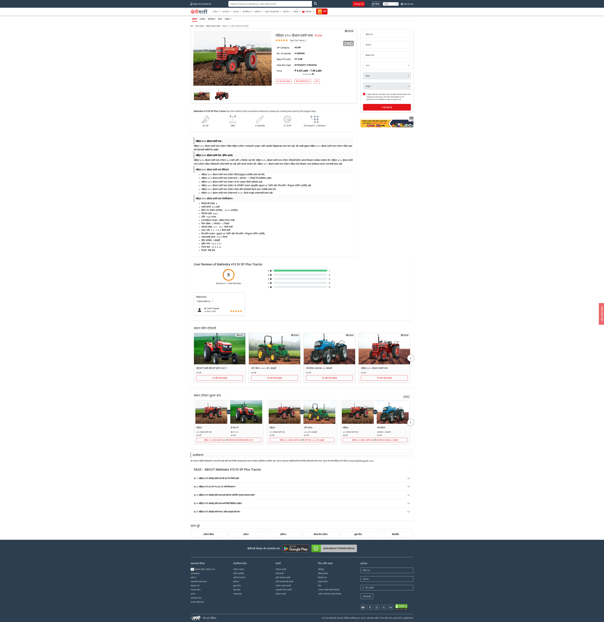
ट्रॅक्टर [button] (215, 11)
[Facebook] (369, 607)
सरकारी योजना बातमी (284, 589)
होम (192, 26)
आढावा (194, 19)
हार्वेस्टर (283, 534)
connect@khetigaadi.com (360, 460)
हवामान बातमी (281, 593)
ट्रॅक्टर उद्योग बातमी (283, 585)
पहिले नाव (369, 34)
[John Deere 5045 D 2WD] (274, 348)
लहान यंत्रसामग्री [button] (272, 11)
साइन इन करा (408, 4)
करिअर (193, 577)
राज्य (367, 65)
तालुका (368, 86)
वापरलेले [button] (225, 11)
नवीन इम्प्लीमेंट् (238, 573)
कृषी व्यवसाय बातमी (283, 577)
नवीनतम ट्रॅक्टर (239, 577)
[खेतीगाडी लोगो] (199, 11)
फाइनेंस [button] (286, 11)
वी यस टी (234, 427)
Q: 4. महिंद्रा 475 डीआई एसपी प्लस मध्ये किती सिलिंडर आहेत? (218, 503)
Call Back (387, 107)
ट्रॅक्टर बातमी (281, 569)
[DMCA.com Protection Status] (401, 607)
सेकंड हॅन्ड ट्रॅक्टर (321, 534)
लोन (317, 81)
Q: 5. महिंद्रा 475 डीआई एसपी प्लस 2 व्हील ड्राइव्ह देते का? (217, 511)
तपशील (202, 18)
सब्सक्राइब (367, 596)
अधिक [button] (295, 11)
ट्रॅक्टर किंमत (208, 534)
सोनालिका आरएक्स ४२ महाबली (319, 368)
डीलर (220, 18)
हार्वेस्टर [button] (258, 11)
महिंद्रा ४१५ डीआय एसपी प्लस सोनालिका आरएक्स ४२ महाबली (375, 440)
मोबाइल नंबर (370, 55)
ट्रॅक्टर (246, 534)
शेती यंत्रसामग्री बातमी (284, 581)
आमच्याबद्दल (195, 573)
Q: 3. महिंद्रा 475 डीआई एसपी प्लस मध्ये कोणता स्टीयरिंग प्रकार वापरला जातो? (224, 495)
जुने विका (376, 4)
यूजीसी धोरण (408, 617)
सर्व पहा (406, 396)
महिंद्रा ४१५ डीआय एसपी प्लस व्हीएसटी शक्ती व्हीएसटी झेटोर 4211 (229, 440)
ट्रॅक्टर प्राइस (238, 569)
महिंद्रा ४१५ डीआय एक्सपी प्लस (374, 368)
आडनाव (368, 45)
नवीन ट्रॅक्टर (199, 26)
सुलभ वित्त (358, 534)
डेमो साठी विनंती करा (303, 81)
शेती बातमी (280, 573)
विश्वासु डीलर (323, 573)
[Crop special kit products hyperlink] (387, 123)
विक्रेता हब (322, 577)
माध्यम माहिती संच (197, 601)
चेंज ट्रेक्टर (318, 35)
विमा (319, 585)
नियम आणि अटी (386, 617)
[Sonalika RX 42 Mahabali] (329, 348)
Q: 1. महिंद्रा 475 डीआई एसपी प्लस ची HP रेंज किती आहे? (216, 478)
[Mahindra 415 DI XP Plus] (384, 348)
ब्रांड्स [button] (235, 11)
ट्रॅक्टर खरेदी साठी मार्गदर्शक (328, 589)
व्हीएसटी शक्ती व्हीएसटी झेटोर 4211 (211, 368)
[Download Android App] (295, 548)
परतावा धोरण (196, 589)
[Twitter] (383, 607)
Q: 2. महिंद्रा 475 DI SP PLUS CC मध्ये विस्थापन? (214, 486)
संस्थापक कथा (196, 597)
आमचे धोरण (397, 617)
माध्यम (193, 593)
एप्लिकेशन (211, 18)
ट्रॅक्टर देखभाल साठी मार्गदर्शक (329, 593)
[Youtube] (363, 607)
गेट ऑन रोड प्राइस (283, 81)
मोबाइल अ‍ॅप (195, 585)
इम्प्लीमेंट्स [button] (247, 11)
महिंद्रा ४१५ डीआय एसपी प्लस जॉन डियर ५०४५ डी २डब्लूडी (302, 440)
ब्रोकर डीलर (323, 581)
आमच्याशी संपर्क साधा (199, 581)
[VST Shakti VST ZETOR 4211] (219, 348)
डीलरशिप (395, 534)
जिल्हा (367, 76)
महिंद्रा (199, 427)
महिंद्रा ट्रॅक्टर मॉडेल (213, 26)
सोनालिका (381, 427)
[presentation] (410, 358)
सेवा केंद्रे (236, 589)
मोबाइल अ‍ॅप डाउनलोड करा (202, 4)
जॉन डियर (308, 427)
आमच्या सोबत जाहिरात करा (203, 569)
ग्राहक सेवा (237, 593)
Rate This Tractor (297, 40)
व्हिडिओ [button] (308, 11)
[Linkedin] (390, 607)
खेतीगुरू (321, 569)
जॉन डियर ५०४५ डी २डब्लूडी (263, 368)
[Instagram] (376, 607)
